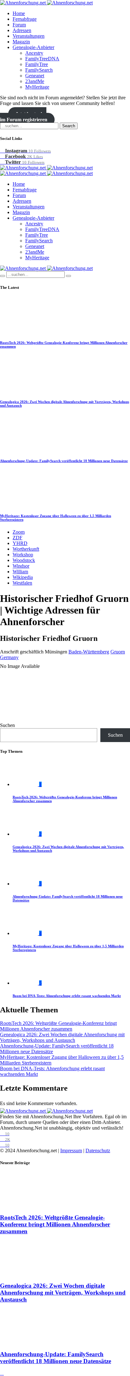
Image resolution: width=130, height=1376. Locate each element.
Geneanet (34, 75)
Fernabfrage (25, 19)
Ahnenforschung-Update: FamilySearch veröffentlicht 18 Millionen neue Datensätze (64, 461)
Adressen (22, 30)
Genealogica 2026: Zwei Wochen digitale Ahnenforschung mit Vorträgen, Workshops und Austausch (62, 1037)
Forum (19, 24)
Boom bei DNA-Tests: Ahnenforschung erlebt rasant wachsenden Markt (67, 996)
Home (19, 13)
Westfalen (22, 583)
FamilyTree (36, 64)
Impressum (71, 1150)
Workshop (23, 554)
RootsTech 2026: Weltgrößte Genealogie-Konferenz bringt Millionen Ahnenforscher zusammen (58, 1026)
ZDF (17, 537)
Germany (9, 657)
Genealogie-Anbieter (33, 47)
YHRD (20, 543)
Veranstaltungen (28, 36)
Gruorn (117, 651)
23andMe (34, 81)
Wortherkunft (26, 549)
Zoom (19, 532)
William (20, 571)
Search (68, 126)
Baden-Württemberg (88, 651)
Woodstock (24, 560)
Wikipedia (23, 577)
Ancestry (34, 53)
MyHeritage (37, 87)
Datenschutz (98, 1150)
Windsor (21, 566)
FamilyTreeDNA (42, 58)
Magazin (21, 41)
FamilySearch (39, 70)
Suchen (7, 725)
